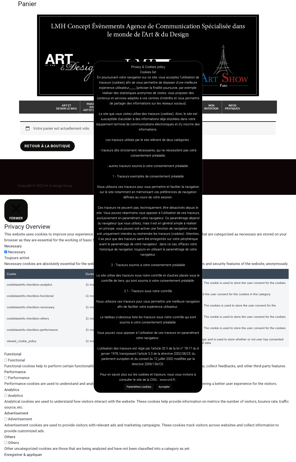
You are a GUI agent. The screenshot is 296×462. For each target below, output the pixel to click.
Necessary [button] (13, 246)
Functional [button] (12, 354)
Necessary (16, 252)
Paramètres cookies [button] (139, 386)
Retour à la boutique (47, 146)
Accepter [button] (164, 386)
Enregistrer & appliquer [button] (23, 454)
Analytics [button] (11, 389)
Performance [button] (15, 372)
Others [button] (9, 437)
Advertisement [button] (16, 413)
